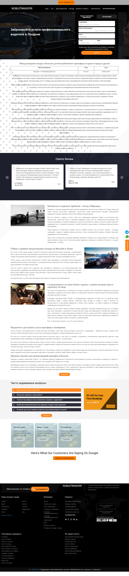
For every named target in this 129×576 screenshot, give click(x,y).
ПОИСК (96, 52)
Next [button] (122, 177)
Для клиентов (61, 9)
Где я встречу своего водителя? (28, 390)
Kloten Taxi (4, 560)
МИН (98, 40)
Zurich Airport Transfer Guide (74, 537)
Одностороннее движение (86, 16)
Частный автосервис (72, 509)
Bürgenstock (26, 509)
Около (46, 501)
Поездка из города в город (53, 528)
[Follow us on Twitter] (66, 519)
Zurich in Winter (70, 544)
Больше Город (6, 515)
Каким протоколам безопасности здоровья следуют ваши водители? (41, 405)
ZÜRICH (3, 501)
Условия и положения (51, 509)
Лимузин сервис (70, 504)
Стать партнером (49, 506)
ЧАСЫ (81, 40)
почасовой (106, 17)
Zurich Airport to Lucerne (9, 549)
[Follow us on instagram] (71, 519)
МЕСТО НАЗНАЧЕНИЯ (85, 28)
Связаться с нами (50, 504)
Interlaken (4, 509)
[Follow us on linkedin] (77, 519)
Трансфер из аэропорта (73, 501)
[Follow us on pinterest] (74, 519)
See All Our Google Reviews (64, 458)
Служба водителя (70, 506)
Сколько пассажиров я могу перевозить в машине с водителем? (39, 400)
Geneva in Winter (70, 539)
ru (52, 9)
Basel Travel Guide (71, 553)
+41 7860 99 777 (66, 2)
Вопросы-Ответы (49, 525)
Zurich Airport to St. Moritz (9, 551)
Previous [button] (7, 177)
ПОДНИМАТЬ (83, 22)
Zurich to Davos (6, 544)
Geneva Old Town (70, 541)
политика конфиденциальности (51, 512)
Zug (23, 512)
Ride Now (111, 406)
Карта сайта (48, 520)
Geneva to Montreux (7, 558)
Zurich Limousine (6, 563)
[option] (38, 177)
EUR (47, 9)
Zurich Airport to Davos (8, 546)
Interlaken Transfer (7, 553)
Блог (45, 522)
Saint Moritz (5, 506)
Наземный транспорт (72, 512)
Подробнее (19, 439)
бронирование (109, 8)
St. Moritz (4, 537)
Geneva (24, 504)
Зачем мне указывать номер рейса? (29, 395)
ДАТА (80, 34)
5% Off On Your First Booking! (95, 397)
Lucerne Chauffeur (7, 556)
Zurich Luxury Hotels (71, 546)
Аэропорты (95, 9)
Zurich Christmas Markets (73, 551)
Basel (3, 504)
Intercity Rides (82, 9)
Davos (24, 501)
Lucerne (24, 506)
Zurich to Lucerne (7, 541)
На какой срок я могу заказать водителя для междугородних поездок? (42, 409)
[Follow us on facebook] (69, 519)
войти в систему (106, 506)
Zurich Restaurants (71, 549)
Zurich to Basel (6, 539)
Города (71, 9)
